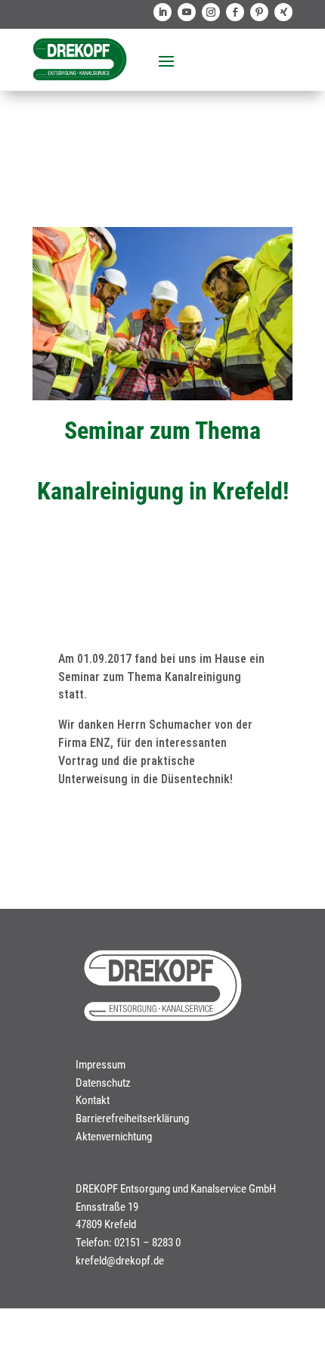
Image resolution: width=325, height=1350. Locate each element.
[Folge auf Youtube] (187, 12)
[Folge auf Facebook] (235, 12)
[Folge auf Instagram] (211, 12)
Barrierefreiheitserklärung (132, 1118)
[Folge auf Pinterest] (259, 12)
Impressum (100, 1065)
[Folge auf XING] (283, 12)
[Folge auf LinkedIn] (162, 12)
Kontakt (93, 1100)
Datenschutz (103, 1083)
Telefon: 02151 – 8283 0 (128, 1242)
